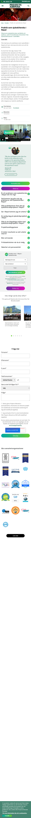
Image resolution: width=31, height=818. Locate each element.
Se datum (16, 108)
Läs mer (15, 535)
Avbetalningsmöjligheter (10, 278)
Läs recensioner (10, 174)
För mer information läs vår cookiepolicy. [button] (15, 813)
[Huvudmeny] (2, 6)
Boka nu (15, 188)
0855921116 (9, 283)
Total (14, 268)
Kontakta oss (26, 1)
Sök (28, 5)
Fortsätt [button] (7, 815)
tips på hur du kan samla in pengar (16, 280)
